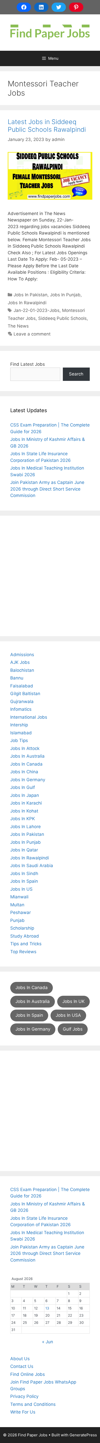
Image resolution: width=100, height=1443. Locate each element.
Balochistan (22, 670)
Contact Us (21, 1366)
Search (76, 374)
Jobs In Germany (27, 779)
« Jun (47, 1341)
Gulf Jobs (73, 1029)
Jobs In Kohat (24, 811)
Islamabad (21, 732)
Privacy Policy (24, 1396)
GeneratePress (83, 1434)
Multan (17, 904)
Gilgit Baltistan (25, 693)
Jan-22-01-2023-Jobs (36, 310)
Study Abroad (24, 936)
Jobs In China (24, 771)
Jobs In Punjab (65, 294)
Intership (19, 724)
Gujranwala (22, 701)
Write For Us (22, 1412)
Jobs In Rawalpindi (27, 302)
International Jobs (28, 717)
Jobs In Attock (24, 748)
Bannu (16, 677)
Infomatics (21, 709)
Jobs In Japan (24, 795)
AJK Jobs (20, 662)
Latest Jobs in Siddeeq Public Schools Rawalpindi (47, 125)
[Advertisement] (50, 576)
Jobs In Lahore (25, 826)
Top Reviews (23, 951)
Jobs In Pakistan (30, 294)
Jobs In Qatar (24, 849)
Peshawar (20, 912)
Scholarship (22, 928)
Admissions (22, 654)
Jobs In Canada (26, 764)
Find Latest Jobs (27, 364)
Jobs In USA (68, 1015)
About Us (20, 1358)
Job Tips (19, 740)
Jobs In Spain (24, 881)
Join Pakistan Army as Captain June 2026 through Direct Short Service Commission (47, 489)
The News (18, 326)
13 (47, 1308)
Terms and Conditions (33, 1404)
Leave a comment (32, 334)
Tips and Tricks (26, 943)
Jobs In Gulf (22, 787)
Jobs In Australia (27, 756)
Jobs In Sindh (24, 873)
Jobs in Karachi (26, 803)
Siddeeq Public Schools (62, 318)
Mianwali (19, 896)
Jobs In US (21, 889)
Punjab (17, 920)
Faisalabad (21, 685)
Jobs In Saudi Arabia (31, 865)
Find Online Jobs (27, 1374)
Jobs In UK (73, 1001)
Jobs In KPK (22, 818)
